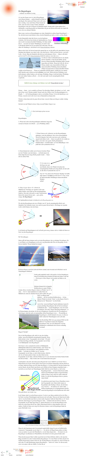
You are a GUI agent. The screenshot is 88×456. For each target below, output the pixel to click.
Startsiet (82, 7)
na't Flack (19, 455)
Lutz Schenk (57, 320)
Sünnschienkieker (45, 47)
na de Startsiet (29, 455)
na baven (10, 454)
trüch (61, 7)
